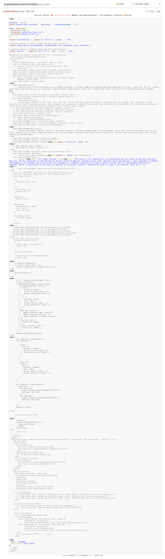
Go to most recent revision (61, 15)
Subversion (85, 555)
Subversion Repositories (21, 4)
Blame (76, 15)
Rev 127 (46, 15)
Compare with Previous (89, 15)
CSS (101, 555)
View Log (118, 15)
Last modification (106, 15)
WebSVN (71, 555)
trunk (11, 11)
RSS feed (128, 15)
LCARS (46, 4)
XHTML (97, 555)
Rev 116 (38, 15)
